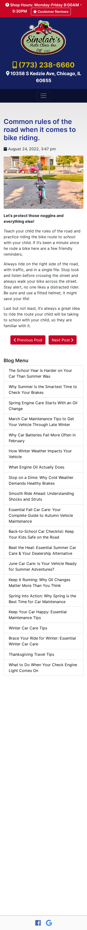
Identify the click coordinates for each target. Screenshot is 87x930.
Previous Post (29, 340)
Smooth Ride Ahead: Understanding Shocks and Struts (41, 496)
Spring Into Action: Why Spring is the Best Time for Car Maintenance (42, 598)
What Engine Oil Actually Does (36, 467)
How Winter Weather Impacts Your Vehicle (40, 453)
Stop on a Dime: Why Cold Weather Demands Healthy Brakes (41, 480)
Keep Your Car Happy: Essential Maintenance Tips (38, 614)
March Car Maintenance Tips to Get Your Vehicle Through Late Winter (41, 421)
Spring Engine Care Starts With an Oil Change (43, 405)
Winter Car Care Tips (28, 628)
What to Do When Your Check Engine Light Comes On (43, 667)
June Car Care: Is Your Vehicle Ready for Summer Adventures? (43, 566)
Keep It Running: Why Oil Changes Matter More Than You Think (39, 582)
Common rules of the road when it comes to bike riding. (40, 129)
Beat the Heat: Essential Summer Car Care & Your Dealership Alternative (42, 550)
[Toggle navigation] (43, 96)
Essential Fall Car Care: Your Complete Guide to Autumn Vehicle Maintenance (41, 515)
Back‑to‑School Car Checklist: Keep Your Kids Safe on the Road (41, 534)
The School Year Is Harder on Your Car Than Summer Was (40, 373)
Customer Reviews (53, 11)
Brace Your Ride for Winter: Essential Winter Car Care (42, 641)
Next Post (61, 340)
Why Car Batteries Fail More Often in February (42, 438)
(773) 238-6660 (47, 65)
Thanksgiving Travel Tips (31, 654)
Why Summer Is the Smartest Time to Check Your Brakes (43, 389)
